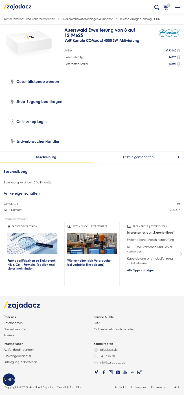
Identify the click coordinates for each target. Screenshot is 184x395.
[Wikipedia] (132, 372)
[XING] (96, 372)
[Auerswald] (169, 37)
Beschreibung (46, 157)
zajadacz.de (109, 349)
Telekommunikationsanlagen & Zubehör (87, 19)
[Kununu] (139, 372)
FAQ (97, 323)
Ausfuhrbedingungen (19, 349)
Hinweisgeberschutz (17, 356)
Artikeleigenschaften (138, 157)
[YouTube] (125, 372)
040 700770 (107, 356)
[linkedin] (118, 372)
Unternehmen (13, 323)
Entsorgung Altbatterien (20, 362)
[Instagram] (111, 372)
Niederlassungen (15, 329)
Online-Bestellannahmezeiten (114, 329)
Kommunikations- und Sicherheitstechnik (29, 19)
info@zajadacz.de (112, 362)
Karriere (9, 335)
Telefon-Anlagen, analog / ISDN (140, 19)
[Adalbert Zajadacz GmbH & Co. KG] (17, 6)
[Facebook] (103, 372)
